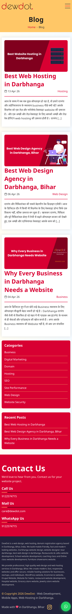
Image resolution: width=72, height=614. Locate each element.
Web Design (60, 194)
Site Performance (15, 388)
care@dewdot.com (13, 511)
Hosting (63, 91)
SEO (7, 380)
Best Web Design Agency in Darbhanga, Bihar (30, 178)
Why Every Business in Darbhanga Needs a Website (33, 281)
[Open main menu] (67, 6)
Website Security (14, 402)
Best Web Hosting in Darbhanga (30, 80)
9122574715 (9, 496)
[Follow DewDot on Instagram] (49, 607)
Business (62, 297)
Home (31, 27)
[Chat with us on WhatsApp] (63, 606)
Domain (9, 366)
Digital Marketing (15, 359)
